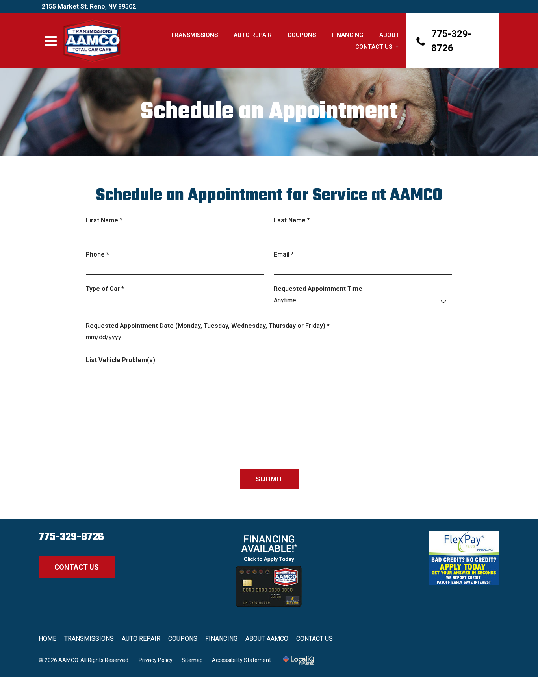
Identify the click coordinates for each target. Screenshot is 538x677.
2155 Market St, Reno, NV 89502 (89, 6)
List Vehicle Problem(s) (120, 360)
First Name (106, 220)
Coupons (302, 35)
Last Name (294, 220)
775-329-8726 (71, 537)
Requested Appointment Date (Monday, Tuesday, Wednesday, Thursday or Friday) (209, 326)
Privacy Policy (156, 660)
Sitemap (192, 660)
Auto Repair (253, 35)
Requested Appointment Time (318, 288)
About (389, 35)
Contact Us (373, 46)
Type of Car (107, 289)
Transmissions (194, 35)
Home (47, 638)
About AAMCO (266, 638)
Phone (99, 254)
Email (285, 254)
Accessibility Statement (241, 660)
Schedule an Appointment (269, 112)
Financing (348, 35)
